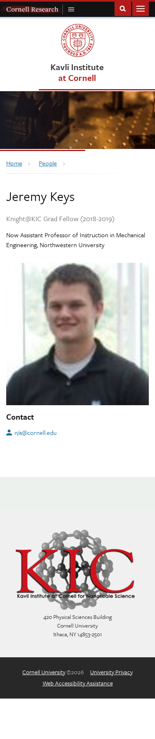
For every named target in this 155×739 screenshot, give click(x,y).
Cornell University (43, 672)
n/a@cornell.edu (35, 432)
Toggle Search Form (122, 8)
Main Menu (140, 8)
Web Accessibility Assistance (78, 683)
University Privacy (111, 672)
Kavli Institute (77, 72)
